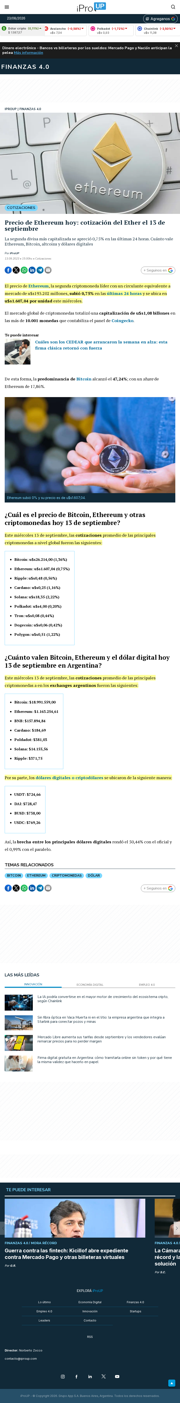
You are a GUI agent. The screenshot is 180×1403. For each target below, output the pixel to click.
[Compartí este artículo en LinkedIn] (32, 270)
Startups (135, 1311)
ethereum (36, 875)
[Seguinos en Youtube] (117, 1377)
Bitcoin (83, 379)
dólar (94, 875)
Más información (28, 52)
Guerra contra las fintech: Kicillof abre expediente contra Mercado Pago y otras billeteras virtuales (66, 1253)
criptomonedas (67, 875)
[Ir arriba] (171, 1383)
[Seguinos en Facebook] (76, 1377)
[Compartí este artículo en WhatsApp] (24, 270)
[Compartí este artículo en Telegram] (40, 270)
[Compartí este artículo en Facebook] (8, 270)
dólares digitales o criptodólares (69, 777)
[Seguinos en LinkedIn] (90, 1377)
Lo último (44, 1302)
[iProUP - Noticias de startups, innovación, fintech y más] (90, 7)
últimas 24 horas (124, 293)
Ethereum (38, 286)
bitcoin (14, 875)
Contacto (90, 1320)
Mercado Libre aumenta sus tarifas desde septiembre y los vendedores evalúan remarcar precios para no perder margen (102, 1039)
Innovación (90, 1311)
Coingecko (122, 320)
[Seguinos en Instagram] (63, 1377)
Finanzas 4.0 (135, 1302)
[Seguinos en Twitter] (103, 1377)
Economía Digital (90, 1302)
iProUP (14, 253)
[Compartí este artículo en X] (16, 270)
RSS (90, 1337)
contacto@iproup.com (21, 1358)
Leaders (44, 1320)
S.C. (163, 1272)
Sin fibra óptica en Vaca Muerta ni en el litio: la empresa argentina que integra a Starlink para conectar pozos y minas (101, 1019)
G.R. (13, 1265)
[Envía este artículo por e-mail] (48, 270)
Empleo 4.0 (44, 1311)
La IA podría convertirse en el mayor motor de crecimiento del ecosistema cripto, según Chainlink (103, 998)
